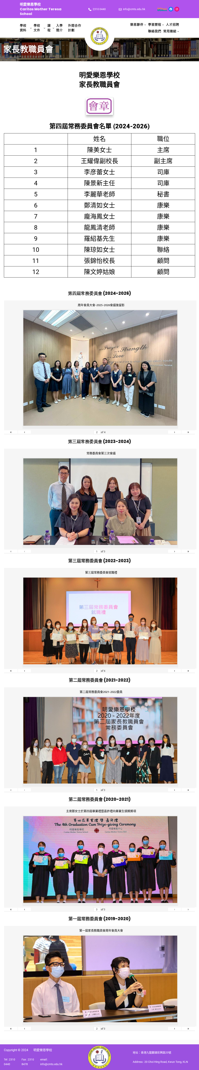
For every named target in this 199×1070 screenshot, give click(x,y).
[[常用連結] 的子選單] (178, 31)
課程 (49, 28)
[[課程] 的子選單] (53, 28)
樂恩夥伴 (136, 24)
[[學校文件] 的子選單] (44, 28)
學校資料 (23, 28)
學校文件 (37, 28)
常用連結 (169, 31)
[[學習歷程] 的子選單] (163, 25)
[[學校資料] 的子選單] (31, 28)
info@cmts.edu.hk (134, 9)
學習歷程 (154, 24)
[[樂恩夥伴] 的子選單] (145, 25)
